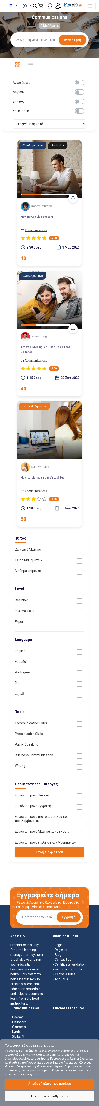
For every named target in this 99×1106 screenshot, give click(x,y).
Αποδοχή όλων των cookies (49, 1084)
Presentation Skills (29, 734)
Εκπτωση (19, 101)
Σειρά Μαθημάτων (28, 560)
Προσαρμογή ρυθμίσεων (49, 1096)
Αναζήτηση (72, 40)
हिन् (17, 683)
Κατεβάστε (21, 111)
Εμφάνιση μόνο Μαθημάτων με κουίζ (42, 831)
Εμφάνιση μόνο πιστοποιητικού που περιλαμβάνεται (42, 819)
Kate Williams (40, 467)
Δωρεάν (18, 92)
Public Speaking (26, 744)
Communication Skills (31, 723)
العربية (19, 693)
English (20, 651)
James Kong (39, 336)
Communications (36, 230)
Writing (20, 766)
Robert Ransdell (41, 206)
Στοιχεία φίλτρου (49, 852)
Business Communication (34, 755)
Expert (20, 622)
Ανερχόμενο (21, 82)
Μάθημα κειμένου (28, 571)
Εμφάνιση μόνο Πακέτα (32, 795)
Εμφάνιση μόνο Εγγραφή (33, 806)
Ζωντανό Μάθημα (28, 549)
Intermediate (24, 611)
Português (23, 672)
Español (21, 661)
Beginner (21, 600)
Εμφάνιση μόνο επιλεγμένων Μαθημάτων (45, 842)
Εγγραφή (68, 917)
